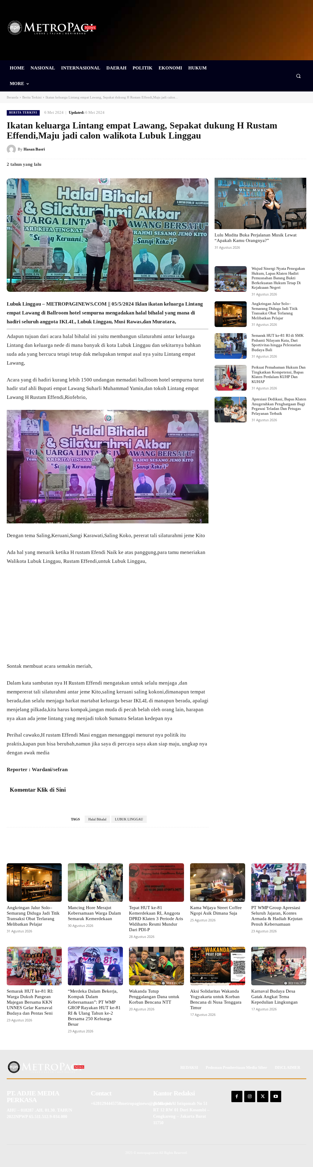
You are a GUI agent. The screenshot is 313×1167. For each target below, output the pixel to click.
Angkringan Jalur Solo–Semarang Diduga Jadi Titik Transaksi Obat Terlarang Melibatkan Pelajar (275, 310)
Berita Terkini (32, 97)
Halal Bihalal (97, 819)
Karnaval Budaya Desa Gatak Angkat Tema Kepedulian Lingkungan (274, 997)
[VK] (286, 149)
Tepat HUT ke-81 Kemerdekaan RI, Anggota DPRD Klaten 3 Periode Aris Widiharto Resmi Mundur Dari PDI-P (156, 918)
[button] (298, 76)
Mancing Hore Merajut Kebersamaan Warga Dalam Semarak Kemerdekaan (94, 913)
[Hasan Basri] (12, 149)
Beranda (12, 97)
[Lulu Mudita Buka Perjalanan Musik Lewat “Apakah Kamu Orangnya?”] (260, 203)
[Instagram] (249, 1096)
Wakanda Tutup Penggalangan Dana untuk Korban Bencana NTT (154, 997)
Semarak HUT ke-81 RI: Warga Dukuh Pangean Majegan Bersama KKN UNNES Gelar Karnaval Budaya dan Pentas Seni (30, 1002)
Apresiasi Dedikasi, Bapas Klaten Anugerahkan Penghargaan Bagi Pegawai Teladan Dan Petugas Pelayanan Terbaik (279, 406)
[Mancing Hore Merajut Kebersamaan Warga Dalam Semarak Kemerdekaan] (95, 882)
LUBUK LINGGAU (129, 819)
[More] (189, 846)
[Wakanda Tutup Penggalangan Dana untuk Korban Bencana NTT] (156, 966)
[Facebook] (244, 149)
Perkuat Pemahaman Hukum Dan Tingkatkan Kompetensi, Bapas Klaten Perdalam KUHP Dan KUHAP (279, 374)
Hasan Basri (34, 149)
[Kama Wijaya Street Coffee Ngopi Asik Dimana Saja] (217, 882)
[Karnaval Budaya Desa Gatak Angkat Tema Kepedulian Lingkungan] (278, 966)
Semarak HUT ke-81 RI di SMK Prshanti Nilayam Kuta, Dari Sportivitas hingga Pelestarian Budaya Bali (278, 342)
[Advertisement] (107, 617)
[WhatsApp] (300, 149)
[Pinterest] (272, 149)
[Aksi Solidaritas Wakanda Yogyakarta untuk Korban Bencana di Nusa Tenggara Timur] (217, 966)
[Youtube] (275, 1096)
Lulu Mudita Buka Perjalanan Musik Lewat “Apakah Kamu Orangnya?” (255, 237)
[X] (258, 149)
